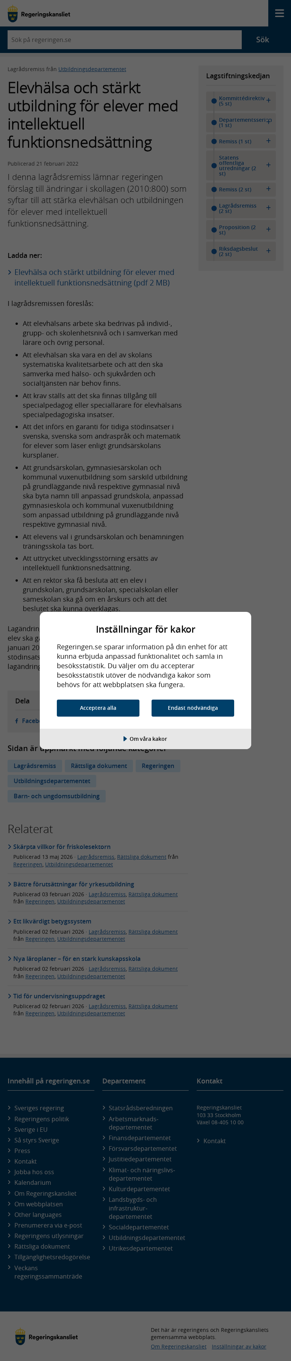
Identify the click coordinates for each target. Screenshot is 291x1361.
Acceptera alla (98, 707)
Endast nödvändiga (193, 707)
